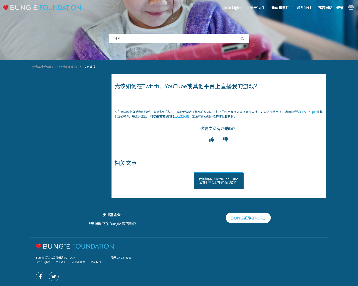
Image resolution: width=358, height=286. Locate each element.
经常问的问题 (68, 67)
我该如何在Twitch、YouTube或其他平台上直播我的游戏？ (218, 180)
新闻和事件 (280, 7)
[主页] (45, 7)
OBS (303, 112)
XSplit (313, 112)
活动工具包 (181, 116)
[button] (211, 139)
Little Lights (232, 7)
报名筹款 (89, 67)
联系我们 (304, 7)
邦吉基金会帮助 (42, 67)
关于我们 (257, 7)
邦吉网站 (325, 7)
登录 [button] (339, 8)
